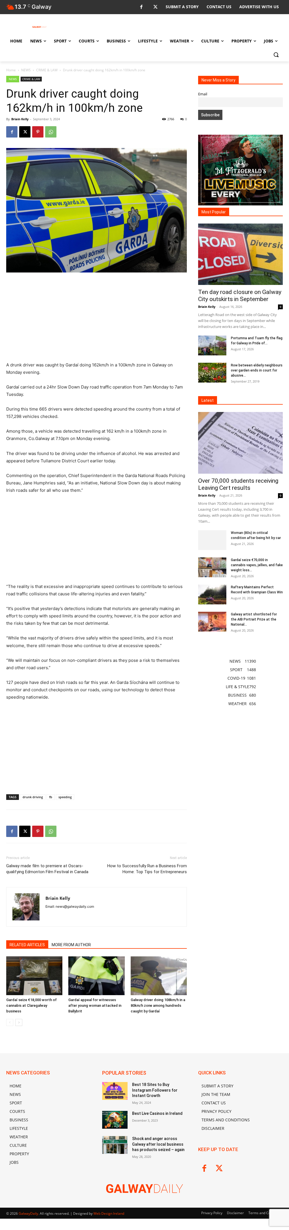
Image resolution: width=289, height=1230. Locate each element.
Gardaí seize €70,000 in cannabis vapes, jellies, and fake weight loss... (257, 565)
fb (50, 797)
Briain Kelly (20, 119)
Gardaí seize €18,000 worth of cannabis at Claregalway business (31, 1005)
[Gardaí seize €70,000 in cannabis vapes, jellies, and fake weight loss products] (212, 567)
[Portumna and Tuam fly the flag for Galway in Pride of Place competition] (212, 345)
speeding (65, 797)
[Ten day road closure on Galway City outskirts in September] (240, 254)
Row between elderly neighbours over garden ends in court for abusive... (257, 370)
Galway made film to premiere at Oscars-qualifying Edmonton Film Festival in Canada (47, 868)
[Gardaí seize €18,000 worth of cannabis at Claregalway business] (34, 975)
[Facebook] (141, 7)
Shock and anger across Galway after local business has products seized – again (158, 1144)
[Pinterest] (37, 132)
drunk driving (33, 797)
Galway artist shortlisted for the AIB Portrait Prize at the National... (254, 619)
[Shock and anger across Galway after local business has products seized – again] (115, 1145)
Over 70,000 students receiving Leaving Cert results (238, 484)
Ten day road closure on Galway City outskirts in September (239, 295)
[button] (276, 54)
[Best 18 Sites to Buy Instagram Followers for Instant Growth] (115, 1091)
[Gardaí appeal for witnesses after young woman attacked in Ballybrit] (96, 975)
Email (202, 94)
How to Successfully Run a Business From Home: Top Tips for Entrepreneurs (147, 868)
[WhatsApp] (50, 132)
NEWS (26, 70)
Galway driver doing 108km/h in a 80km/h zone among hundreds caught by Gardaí (158, 1005)
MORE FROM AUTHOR (71, 945)
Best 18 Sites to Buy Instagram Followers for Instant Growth (155, 1090)
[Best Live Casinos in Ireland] (115, 1120)
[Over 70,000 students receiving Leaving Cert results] (240, 443)
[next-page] (18, 1022)
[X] (155, 7)
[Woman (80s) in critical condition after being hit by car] (212, 540)
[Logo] (39, 27)
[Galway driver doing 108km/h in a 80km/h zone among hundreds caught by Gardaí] (159, 975)
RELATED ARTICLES (27, 945)
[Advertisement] (96, 319)
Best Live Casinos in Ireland (157, 1113)
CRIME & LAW (47, 70)
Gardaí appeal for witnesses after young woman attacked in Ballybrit (94, 1005)
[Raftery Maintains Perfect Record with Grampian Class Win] (212, 594)
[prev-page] (9, 1022)
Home (11, 70)
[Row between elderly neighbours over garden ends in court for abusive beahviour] (212, 373)
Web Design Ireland (108, 1213)
